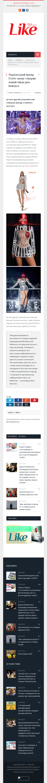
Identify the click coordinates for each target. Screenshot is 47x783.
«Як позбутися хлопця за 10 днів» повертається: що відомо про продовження (29, 693)
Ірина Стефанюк (14, 93)
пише (27, 166)
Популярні (12, 436)
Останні (22, 436)
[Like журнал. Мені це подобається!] (23, 29)
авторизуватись (13, 422)
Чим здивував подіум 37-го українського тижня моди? (28, 506)
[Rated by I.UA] (23, 780)
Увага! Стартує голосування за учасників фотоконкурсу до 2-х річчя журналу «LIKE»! (29, 452)
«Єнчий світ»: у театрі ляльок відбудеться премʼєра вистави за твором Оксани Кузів (27, 677)
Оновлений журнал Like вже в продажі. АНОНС (28, 576)
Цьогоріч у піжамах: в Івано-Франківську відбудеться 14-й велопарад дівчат (27, 749)
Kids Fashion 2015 (25, 654)
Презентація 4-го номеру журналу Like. (28, 493)
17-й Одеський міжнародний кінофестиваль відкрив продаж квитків (28, 709)
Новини (38, 93)
